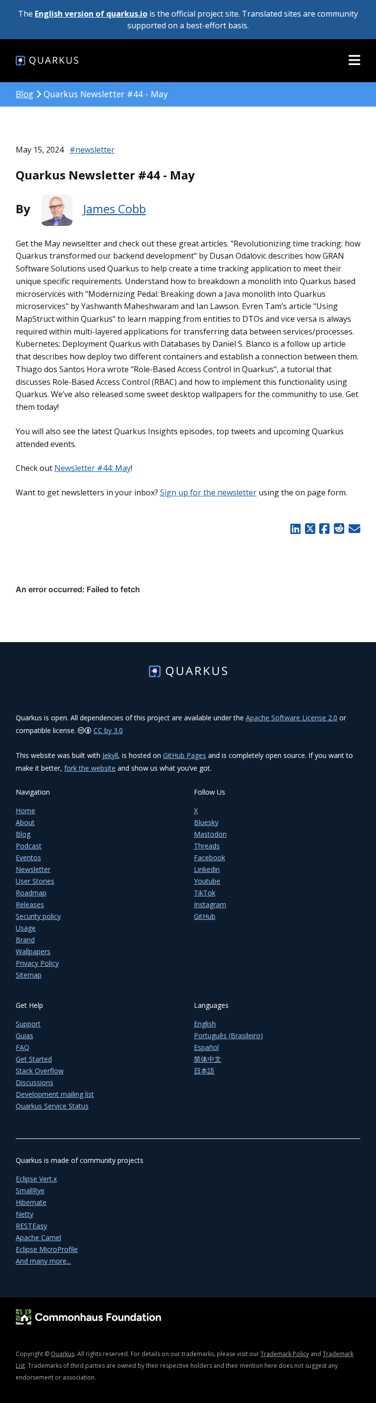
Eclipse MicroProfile (47, 1249)
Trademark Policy (284, 1354)
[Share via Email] (353, 528)
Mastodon (210, 834)
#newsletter (92, 149)
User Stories (35, 881)
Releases (30, 904)
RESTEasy (31, 1225)
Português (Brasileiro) (228, 1035)
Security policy (38, 916)
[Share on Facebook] (324, 528)
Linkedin (207, 869)
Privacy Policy (37, 963)
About (25, 822)
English (205, 1023)
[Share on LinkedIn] (295, 528)
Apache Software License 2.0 (291, 717)
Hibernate (31, 1202)
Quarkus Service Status (52, 1106)
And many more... (43, 1261)
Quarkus (62, 1354)
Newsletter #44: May (92, 468)
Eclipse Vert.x (36, 1178)
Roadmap (31, 892)
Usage (26, 928)
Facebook (209, 857)
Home (25, 810)
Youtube (207, 881)
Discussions (34, 1082)
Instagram (210, 904)
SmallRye (30, 1190)
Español (206, 1047)
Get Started (34, 1059)
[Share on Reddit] (338, 528)
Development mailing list (55, 1094)
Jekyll (110, 755)
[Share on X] (310, 528)
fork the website (90, 768)
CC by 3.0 (108, 730)
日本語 (204, 1070)
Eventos (28, 857)
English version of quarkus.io (91, 13)
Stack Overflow (40, 1070)
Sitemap (29, 975)
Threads (207, 845)
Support (28, 1023)
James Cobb (114, 208)
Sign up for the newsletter (208, 492)
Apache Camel (38, 1237)
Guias (24, 1035)
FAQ (22, 1047)
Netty (24, 1214)
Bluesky (206, 822)
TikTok (204, 892)
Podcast (29, 845)
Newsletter (33, 869)
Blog (24, 94)
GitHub (204, 916)
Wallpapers (33, 951)
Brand (25, 939)
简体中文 (207, 1059)
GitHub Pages (184, 755)
